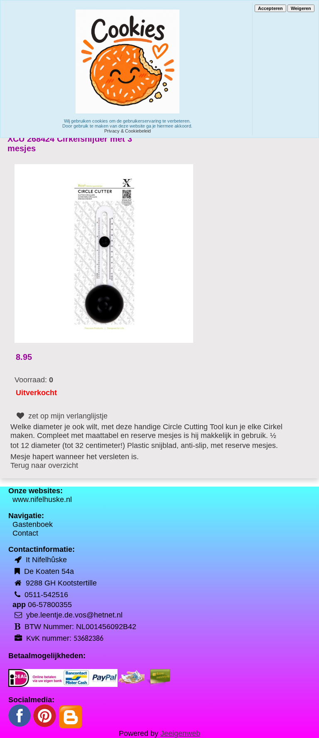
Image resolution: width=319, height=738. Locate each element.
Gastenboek (32, 524)
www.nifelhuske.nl (42, 499)
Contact (25, 533)
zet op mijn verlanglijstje (67, 416)
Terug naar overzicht (44, 465)
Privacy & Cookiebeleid (127, 130)
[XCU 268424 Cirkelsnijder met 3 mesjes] (104, 253)
